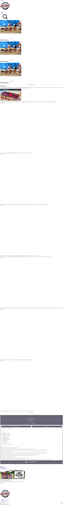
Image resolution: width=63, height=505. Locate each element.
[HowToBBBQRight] (5, 10)
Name (1, 503)
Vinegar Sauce (20, 256)
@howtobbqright (29, 462)
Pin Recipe (47, 426)
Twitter (4, 467)
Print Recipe (33, 84)
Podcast (2, 13)
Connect (1, 19)
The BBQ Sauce (16, 256)
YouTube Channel (5, 468)
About (2, 11)
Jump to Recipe (29, 84)
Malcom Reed (33, 423)
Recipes (2, 12)
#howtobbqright (36, 462)
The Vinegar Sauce (26, 204)
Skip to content (1, 0)
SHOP (2, 499)
